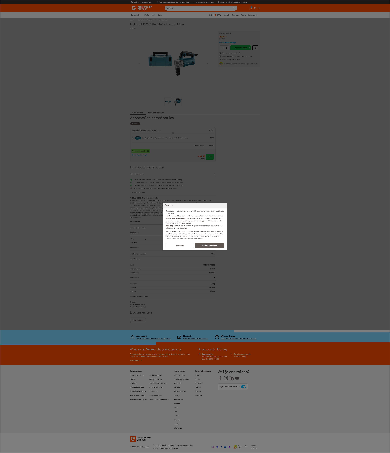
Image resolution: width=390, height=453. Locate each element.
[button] (209, 245)
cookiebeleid (198, 238)
